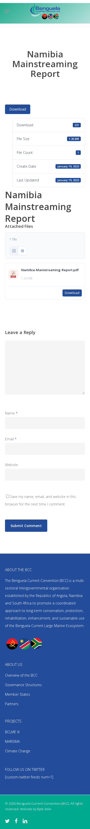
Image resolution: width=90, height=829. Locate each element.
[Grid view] (14, 251)
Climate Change (17, 751)
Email (10, 439)
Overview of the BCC (21, 675)
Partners (11, 703)
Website (11, 464)
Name (11, 413)
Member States (17, 694)
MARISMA (12, 741)
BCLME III (12, 732)
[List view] (22, 251)
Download (17, 109)
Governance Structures (23, 684)
